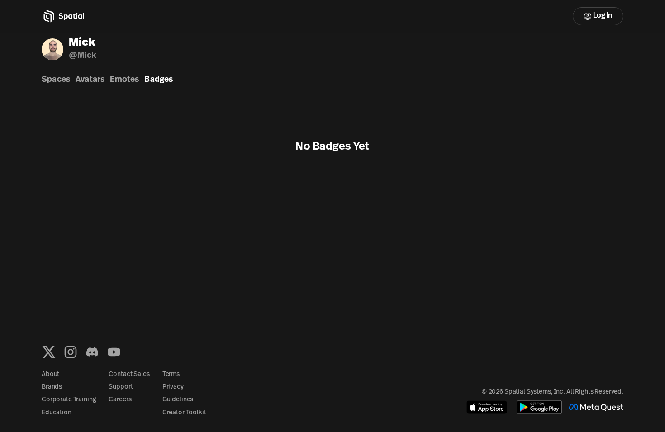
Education (56, 412)
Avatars (90, 80)
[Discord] (92, 352)
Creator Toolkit (184, 412)
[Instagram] (70, 352)
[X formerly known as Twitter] (49, 352)
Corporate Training (69, 399)
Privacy (173, 387)
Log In (602, 15)
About (50, 374)
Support (121, 387)
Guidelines (178, 399)
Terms (171, 374)
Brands (52, 387)
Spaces (56, 80)
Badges (158, 80)
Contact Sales (129, 374)
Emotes (124, 80)
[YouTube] (114, 352)
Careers (120, 399)
